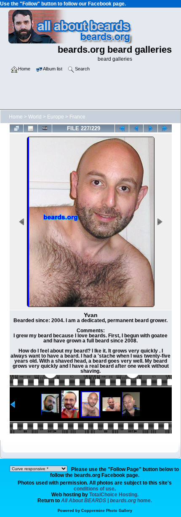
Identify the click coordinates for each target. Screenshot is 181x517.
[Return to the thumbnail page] (17, 128)
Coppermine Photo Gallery (106, 511)
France (77, 117)
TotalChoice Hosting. (113, 495)
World (35, 117)
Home (16, 117)
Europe (55, 117)
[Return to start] (122, 128)
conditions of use (94, 489)
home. (106, 501)
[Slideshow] (45, 128)
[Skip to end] (165, 128)
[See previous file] (136, 128)
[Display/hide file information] (30, 128)
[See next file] (150, 128)
